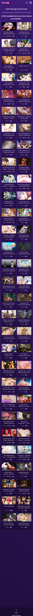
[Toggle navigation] (30, 3)
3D (16, 610)
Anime (16, 612)
